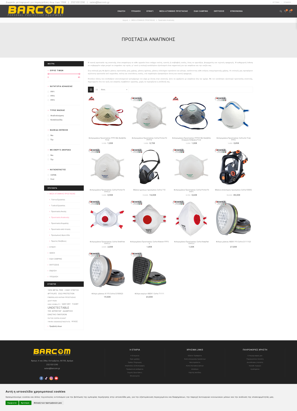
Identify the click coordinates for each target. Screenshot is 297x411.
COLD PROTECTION (66, 294)
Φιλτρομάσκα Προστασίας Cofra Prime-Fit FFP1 (191, 191)
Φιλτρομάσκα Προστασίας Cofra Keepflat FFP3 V (191, 242)
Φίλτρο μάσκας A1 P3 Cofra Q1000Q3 (107, 294)
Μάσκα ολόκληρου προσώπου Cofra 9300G (233, 190)
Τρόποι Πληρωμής (135, 362)
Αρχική (125, 20)
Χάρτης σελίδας (195, 372)
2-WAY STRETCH (72, 290)
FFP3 (53, 100)
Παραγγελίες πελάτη (255, 359)
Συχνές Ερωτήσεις (135, 372)
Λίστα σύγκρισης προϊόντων (195, 359)
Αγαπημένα (107, 115)
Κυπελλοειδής (57, 120)
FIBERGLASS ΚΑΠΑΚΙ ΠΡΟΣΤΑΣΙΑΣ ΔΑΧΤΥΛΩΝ (62, 299)
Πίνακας (91, 89)
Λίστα (97, 89)
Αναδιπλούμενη (57, 116)
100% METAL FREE (55, 290)
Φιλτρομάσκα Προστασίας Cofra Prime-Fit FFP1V (149, 139)
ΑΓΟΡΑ (112, 115)
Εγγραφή (276, 2)
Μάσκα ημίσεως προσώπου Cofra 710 (149, 190)
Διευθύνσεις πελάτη (255, 362)
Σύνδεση (287, 2)
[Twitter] (46, 374)
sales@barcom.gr (100, 2)
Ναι (52, 135)
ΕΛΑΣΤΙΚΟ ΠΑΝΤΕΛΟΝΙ (57, 315)
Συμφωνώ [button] (12, 403)
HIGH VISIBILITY (54, 304)
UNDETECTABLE (58, 307)
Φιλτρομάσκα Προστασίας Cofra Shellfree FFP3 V (107, 242)
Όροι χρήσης (135, 359)
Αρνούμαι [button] (25, 403)
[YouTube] (56, 374)
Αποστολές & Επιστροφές (135, 366)
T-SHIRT (75, 304)
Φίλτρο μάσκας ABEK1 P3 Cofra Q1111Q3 (233, 242)
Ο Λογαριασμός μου (255, 356)
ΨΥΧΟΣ (75, 322)
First (52, 179)
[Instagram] (51, 374)
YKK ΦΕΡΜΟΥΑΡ (54, 311)
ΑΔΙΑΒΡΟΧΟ (68, 311)
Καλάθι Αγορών (255, 366)
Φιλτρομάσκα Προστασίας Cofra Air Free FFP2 (233, 139)
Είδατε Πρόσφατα (195, 356)
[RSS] (61, 379)
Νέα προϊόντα (194, 362)
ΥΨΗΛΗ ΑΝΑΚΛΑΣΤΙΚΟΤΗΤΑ (59, 322)
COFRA (53, 175)
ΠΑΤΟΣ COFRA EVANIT (57, 318)
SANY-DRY (66, 304)
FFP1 (53, 92)
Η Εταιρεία (134, 356)
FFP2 (53, 96)
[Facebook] (41, 374)
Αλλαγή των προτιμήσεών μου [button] (48, 403)
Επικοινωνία (135, 376)
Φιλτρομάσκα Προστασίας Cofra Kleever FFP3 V (149, 242)
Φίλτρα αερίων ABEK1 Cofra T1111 (149, 294)
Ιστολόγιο (194, 369)
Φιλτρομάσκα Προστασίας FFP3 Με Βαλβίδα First (107, 139)
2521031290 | (80, 2)
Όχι (52, 139)
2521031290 (52, 364)
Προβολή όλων (56, 326)
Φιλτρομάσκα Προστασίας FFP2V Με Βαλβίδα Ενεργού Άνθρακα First (191, 139)
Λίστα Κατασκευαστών (195, 366)
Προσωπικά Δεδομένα (134, 369)
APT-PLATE (52, 294)
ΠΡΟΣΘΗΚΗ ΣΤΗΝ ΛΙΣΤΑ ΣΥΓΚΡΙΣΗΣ (102, 115)
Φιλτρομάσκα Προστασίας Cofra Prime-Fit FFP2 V (107, 191)
